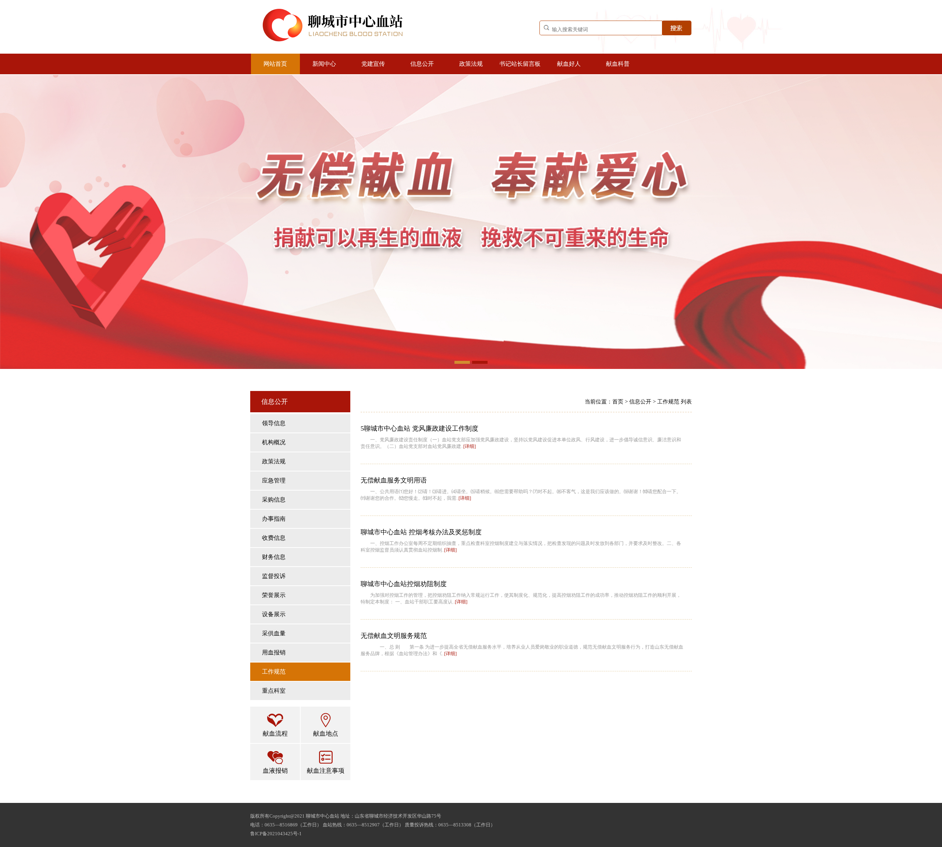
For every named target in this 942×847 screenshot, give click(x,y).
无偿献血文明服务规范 (394, 635)
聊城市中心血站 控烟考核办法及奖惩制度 (421, 532)
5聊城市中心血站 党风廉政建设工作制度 (419, 428)
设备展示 (274, 614)
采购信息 (274, 499)
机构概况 (274, 442)
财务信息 (274, 557)
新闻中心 (324, 64)
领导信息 (274, 423)
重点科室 (274, 691)
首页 (617, 402)
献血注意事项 (325, 770)
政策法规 (471, 64)
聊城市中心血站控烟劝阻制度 (404, 584)
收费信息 (274, 538)
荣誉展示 (274, 595)
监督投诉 (274, 576)
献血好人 (569, 64)
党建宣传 (373, 64)
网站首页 (275, 64)
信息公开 (422, 64)
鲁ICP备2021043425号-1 (276, 833)
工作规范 (274, 671)
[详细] (469, 446)
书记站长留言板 (520, 64)
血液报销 (275, 770)
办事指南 (274, 519)
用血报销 (274, 652)
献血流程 (275, 733)
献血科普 (618, 64)
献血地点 (325, 733)
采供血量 (274, 633)
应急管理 (274, 480)
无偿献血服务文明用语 (394, 480)
